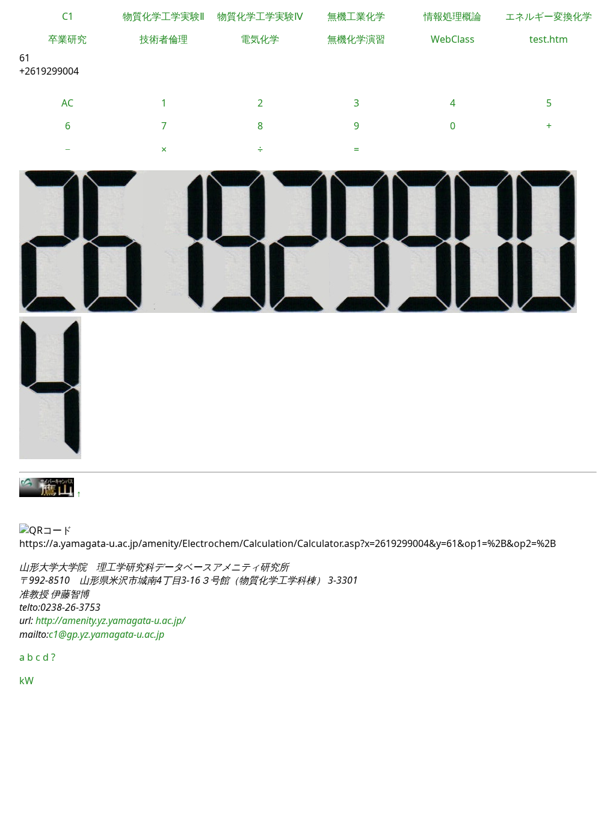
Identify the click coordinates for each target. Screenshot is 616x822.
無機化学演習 (356, 39)
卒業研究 (67, 39)
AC (67, 103)
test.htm (548, 39)
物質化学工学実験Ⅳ (260, 16)
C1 (67, 16)
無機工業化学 (356, 16)
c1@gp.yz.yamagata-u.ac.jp (106, 634)
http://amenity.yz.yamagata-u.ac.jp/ (109, 620)
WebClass (453, 39)
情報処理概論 (452, 16)
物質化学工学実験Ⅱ (164, 16)
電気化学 (260, 39)
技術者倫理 (164, 39)
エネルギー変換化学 (548, 16)
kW (26, 680)
